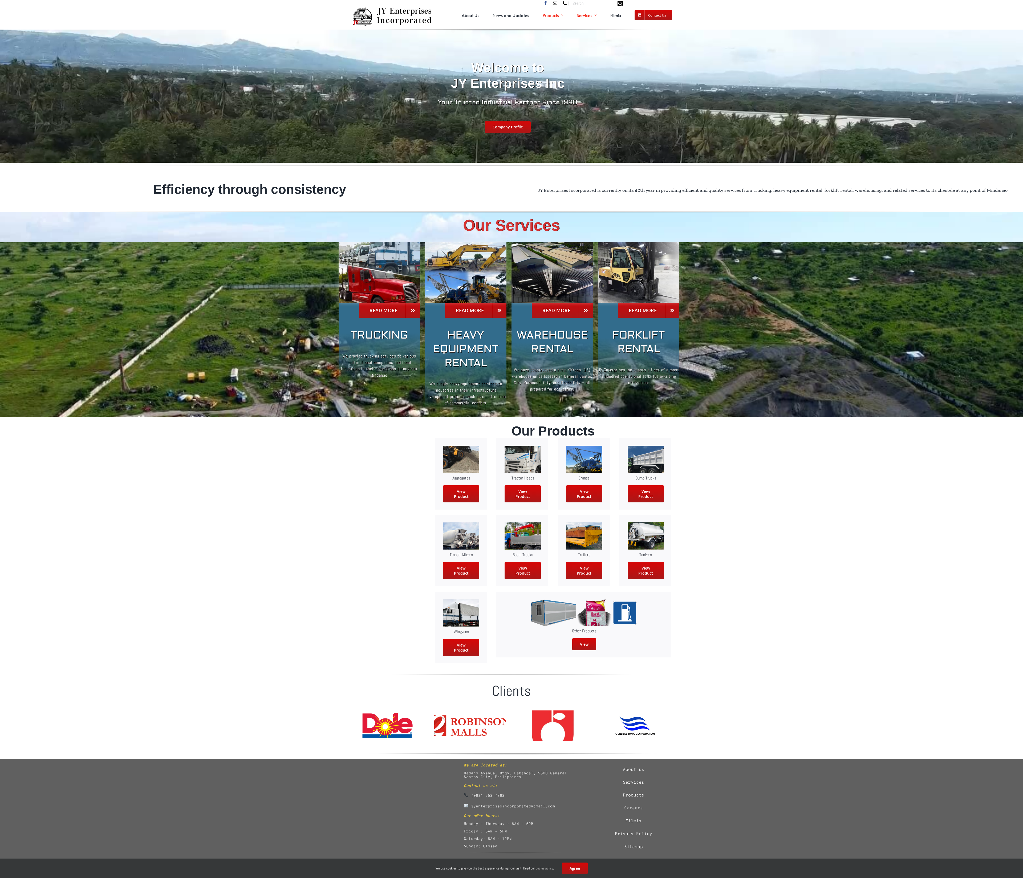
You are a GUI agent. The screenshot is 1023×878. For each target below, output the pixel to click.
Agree (575, 868)
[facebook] (545, 3)
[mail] (555, 3)
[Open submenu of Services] (595, 15)
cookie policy (544, 868)
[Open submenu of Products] (562, 15)
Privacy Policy (633, 834)
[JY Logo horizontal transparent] (392, 8)
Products (633, 795)
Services (633, 782)
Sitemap (633, 847)
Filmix (634, 821)
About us (633, 770)
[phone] (565, 3)
